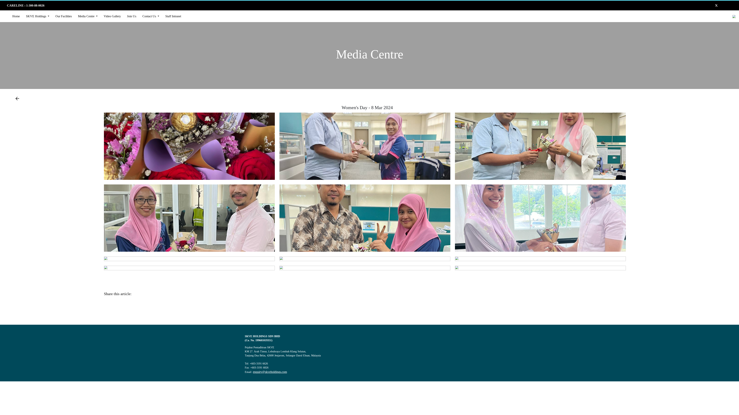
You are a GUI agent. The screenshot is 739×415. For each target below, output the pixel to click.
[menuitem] (16, 16)
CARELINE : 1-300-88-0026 (25, 5)
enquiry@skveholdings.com (270, 372)
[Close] (732, 383)
